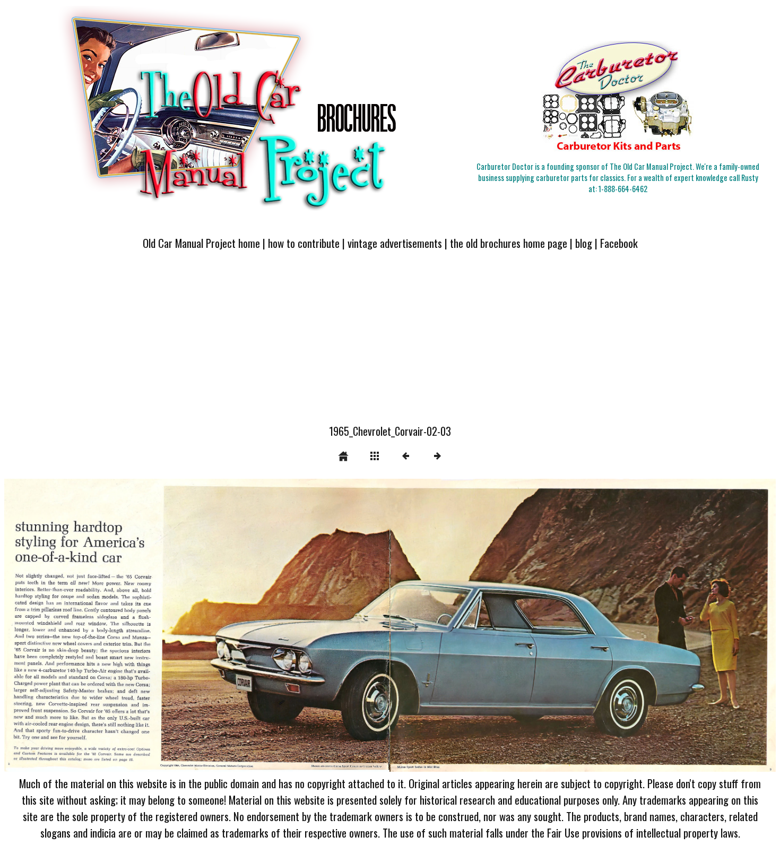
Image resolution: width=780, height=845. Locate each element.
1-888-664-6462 (623, 188)
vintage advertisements (395, 243)
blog (583, 243)
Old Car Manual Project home (201, 243)
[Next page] (544, 625)
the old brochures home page (508, 243)
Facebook (619, 243)
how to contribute (304, 243)
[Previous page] (158, 625)
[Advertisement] (390, 343)
